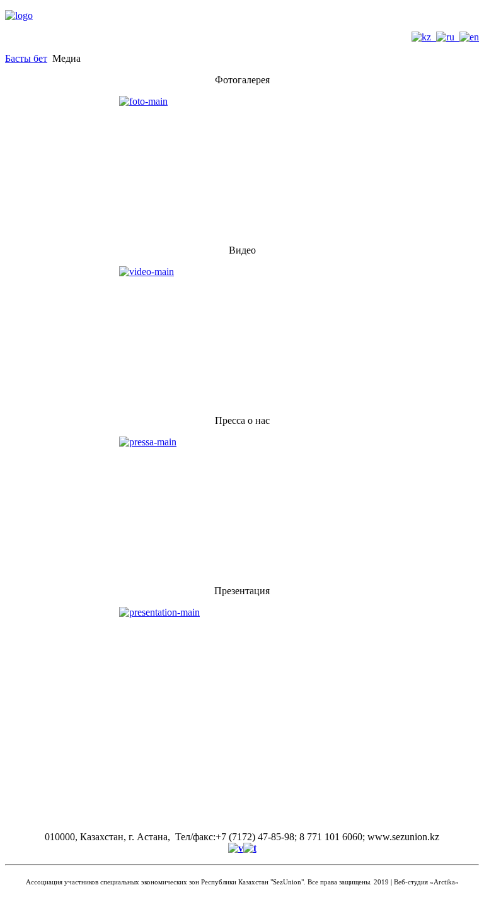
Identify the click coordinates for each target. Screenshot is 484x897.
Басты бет (26, 58)
